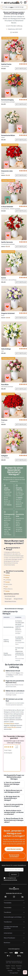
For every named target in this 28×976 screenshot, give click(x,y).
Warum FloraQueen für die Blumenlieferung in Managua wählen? (13, 820)
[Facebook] (5, 897)
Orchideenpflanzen (9, 723)
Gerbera (10, 675)
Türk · (18, 970)
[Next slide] (23, 757)
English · (19, 968)
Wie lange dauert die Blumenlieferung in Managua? (12, 798)
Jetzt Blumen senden (14, 849)
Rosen (18, 673)
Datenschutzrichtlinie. (10, 880)
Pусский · (10, 970)
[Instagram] (14, 897)
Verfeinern (25, 972)
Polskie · (13, 968)
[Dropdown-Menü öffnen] (23, 902)
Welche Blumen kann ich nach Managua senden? (13, 791)
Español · (8, 966)
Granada (7, 582)
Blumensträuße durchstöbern (14, 856)
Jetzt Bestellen (21, 68)
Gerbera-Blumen (11, 727)
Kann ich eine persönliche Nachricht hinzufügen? (13, 805)
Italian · (8, 968)
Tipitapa (7, 591)
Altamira (9, 505)
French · (13, 966)
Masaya (20, 497)
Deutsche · (19, 966)
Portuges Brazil (14, 973)
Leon (6, 586)
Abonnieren (14, 874)
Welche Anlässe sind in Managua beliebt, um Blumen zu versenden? (14, 812)
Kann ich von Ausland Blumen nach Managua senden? (12, 784)
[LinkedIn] (22, 897)
